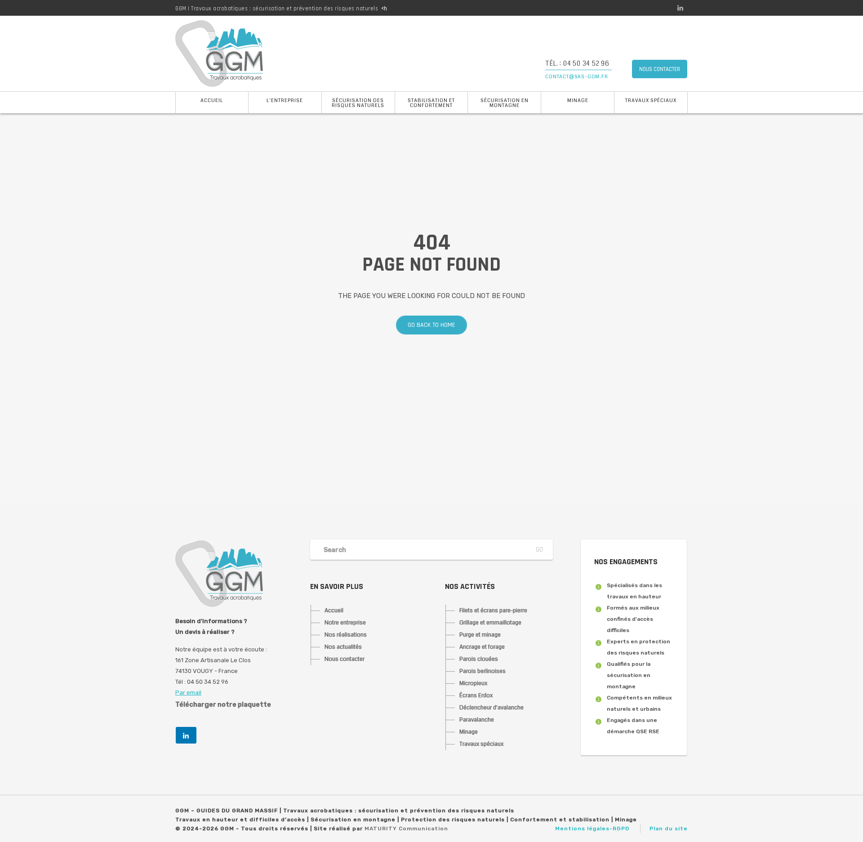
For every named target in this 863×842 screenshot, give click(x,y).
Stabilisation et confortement (431, 103)
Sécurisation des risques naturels (358, 103)
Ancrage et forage (482, 647)
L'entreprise (285, 100)
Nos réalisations (346, 635)
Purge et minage (480, 635)
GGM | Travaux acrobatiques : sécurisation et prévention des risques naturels (276, 8)
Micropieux (473, 683)
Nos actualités (343, 647)
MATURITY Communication (406, 828)
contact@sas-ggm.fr (576, 76)
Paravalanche (476, 720)
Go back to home (431, 325)
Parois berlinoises (482, 671)
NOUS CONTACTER (659, 69)
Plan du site (668, 828)
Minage (577, 100)
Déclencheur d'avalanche (491, 708)
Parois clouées (478, 659)
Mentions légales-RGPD (592, 828)
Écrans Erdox (476, 695)
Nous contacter (345, 659)
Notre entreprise (345, 623)
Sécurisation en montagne (504, 103)
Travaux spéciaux (650, 100)
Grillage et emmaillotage (490, 623)
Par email (188, 692)
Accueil (211, 100)
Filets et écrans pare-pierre (493, 610)
